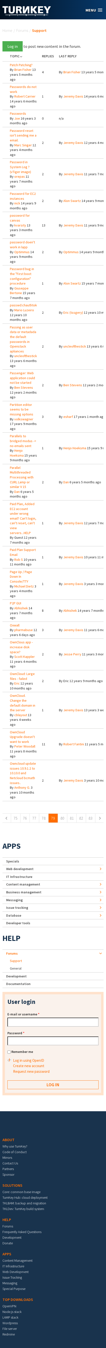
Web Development (15, 1272)
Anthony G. (22, 787)
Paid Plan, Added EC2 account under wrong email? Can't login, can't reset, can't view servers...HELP (23, 518)
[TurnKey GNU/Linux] (26, 14)
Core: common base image (21, 1192)
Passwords (18, 113)
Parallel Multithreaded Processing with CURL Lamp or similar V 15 (22, 477)
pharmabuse (23, 630)
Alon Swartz (72, 201)
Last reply (67, 56)
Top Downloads (17, 1299)
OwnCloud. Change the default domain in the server (22, 702)
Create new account (28, 1065)
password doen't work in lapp (22, 244)
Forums (22, 30)
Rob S (18, 559)
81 (72, 818)
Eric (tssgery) (73, 312)
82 (81, 818)
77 (34, 818)
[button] (94, 10)
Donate (7, 1243)
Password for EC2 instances (23, 196)
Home (7, 30)
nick (17, 203)
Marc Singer (23, 145)
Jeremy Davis (73, 96)
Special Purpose (13, 1288)
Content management (23, 884)
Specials (12, 861)
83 (90, 818)
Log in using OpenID (28, 1060)
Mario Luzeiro (24, 310)
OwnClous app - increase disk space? (21, 647)
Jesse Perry (72, 654)
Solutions (12, 1185)
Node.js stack (11, 1312)
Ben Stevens (23, 387)
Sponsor (8, 1174)
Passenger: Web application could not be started (22, 378)
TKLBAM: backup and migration (24, 1203)
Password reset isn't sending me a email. (23, 135)
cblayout (20, 715)
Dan (17, 491)
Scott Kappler (24, 656)
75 (16, 818)
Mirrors (7, 1157)
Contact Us (10, 1163)
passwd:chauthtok (23, 305)
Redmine (8, 1334)
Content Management (17, 1260)
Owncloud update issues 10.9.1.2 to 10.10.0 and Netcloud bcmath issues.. (23, 773)
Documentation (18, 984)
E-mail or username (23, 1014)
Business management (23, 892)
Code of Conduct (14, 1152)
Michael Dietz (24, 586)
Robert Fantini (73, 744)
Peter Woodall (24, 746)
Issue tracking (17, 907)
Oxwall (14, 625)
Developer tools (18, 923)
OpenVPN (9, 1306)
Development (16, 976)
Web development (20, 869)
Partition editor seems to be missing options (21, 409)
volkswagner (23, 419)
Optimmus (22, 252)
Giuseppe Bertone (19, 290)
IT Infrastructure (19, 876)
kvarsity (20, 225)
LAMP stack (10, 1317)
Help (11, 938)
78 (44, 818)
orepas (19, 176)
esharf (68, 416)
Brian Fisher (23, 69)
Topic (14, 56)
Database (13, 915)
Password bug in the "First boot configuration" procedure (22, 276)
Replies (48, 56)
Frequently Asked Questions (21, 1232)
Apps (11, 846)
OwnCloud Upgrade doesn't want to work (22, 737)
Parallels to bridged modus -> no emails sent (23, 441)
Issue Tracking (12, 1277)
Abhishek (21, 608)
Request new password (31, 1071)
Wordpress (10, 1323)
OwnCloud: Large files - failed (22, 676)
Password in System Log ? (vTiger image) (20, 167)
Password (15, 1033)
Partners (8, 1169)
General (15, 968)
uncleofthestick (25, 356)
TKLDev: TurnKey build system (23, 1209)
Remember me (22, 1051)
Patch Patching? (21, 65)
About (8, 1139)
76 (25, 818)
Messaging (14, 900)
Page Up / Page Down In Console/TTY (21, 577)
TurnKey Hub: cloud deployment (25, 1197)
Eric (17, 683)
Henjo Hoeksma (17, 453)
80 (62, 818)
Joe (17, 118)
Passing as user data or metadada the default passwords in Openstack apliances (23, 339)
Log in (12, 46)
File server (9, 1328)
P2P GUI (15, 603)
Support (16, 961)
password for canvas (20, 218)
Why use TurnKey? (14, 1146)
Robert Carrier (24, 96)
